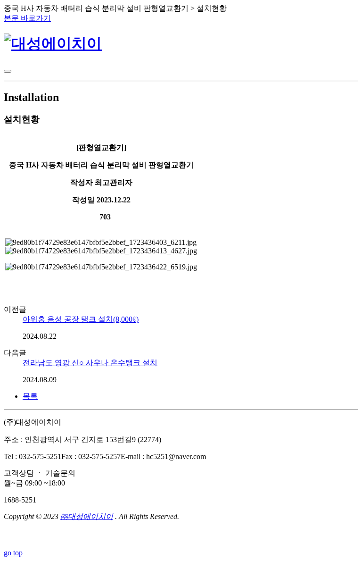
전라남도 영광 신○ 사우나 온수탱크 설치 (90, 363)
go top (13, 553)
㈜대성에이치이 (86, 516)
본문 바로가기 (27, 18)
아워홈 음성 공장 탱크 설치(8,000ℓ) (81, 319)
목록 (30, 396)
